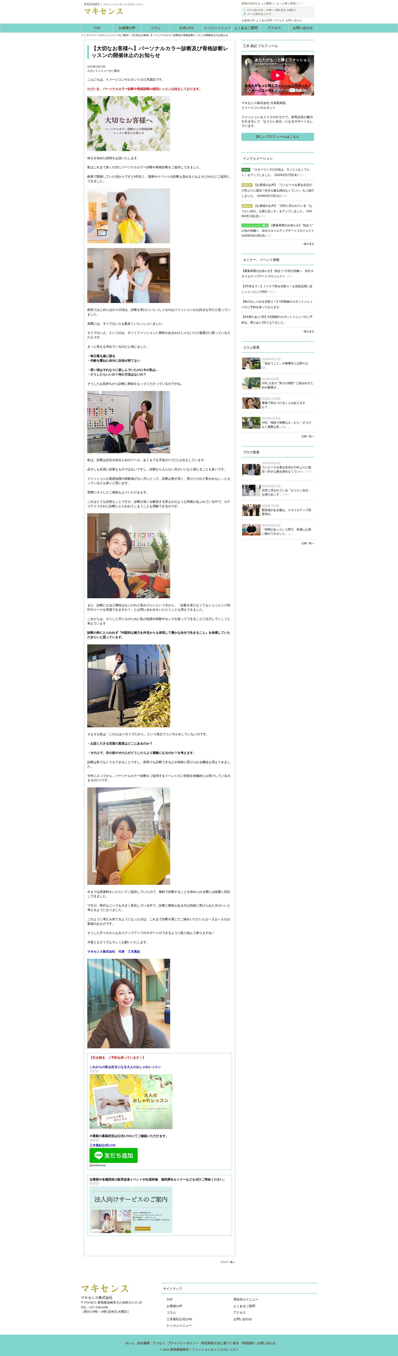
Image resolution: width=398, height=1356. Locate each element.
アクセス (279, 20)
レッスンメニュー (217, 28)
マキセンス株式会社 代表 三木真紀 (113, 951)
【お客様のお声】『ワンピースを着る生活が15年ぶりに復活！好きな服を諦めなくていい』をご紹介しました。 (277, 190)
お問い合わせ (294, 20)
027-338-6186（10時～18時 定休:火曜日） (272, 10)
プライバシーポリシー (183, 1343)
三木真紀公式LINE (179, 1319)
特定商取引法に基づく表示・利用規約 (227, 1343)
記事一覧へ (308, 436)
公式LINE (186, 28)
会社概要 (143, 1343)
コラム (156, 28)
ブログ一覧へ (227, 1262)
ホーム (130, 1343)
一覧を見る (308, 243)
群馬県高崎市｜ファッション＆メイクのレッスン (204, 1349)
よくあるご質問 (245, 28)
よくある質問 (264, 20)
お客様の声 (248, 20)
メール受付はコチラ (259, 14)
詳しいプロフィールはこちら (277, 136)
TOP (96, 28)
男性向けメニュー (245, 1299)
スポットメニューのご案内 (103, 70)
